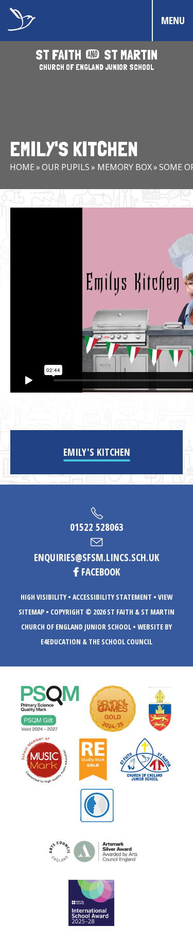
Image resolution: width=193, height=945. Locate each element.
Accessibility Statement (112, 597)
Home (22, 167)
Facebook (100, 572)
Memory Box (124, 167)
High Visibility (43, 597)
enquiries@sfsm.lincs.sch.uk (96, 557)
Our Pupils (66, 167)
